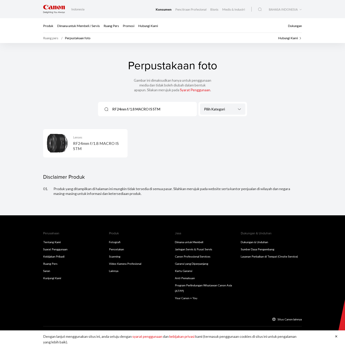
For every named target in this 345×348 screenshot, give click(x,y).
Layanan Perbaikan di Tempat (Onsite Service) (269, 256)
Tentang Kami (52, 242)
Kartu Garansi (183, 271)
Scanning (114, 256)
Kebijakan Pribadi (53, 256)
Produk (48, 25)
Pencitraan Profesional (191, 9)
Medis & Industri (233, 9)
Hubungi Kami (148, 25)
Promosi (128, 25)
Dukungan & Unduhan (254, 242)
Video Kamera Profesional (125, 263)
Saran (46, 271)
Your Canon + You (186, 298)
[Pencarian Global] (260, 9)
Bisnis (214, 9)
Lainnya (113, 271)
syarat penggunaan (147, 336)
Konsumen (164, 9)
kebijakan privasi (182, 336)
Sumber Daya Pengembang (257, 249)
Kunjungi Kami (52, 278)
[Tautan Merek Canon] (54, 9)
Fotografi (114, 242)
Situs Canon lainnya (290, 319)
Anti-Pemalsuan (185, 278)
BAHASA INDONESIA (283, 9)
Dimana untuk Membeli (189, 242)
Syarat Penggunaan (195, 90)
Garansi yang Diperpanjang (191, 263)
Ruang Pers (111, 25)
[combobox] (222, 109)
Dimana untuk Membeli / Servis (78, 25)
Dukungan (295, 25)
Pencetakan (116, 249)
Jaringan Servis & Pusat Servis (193, 249)
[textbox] (222, 109)
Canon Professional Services (192, 256)
